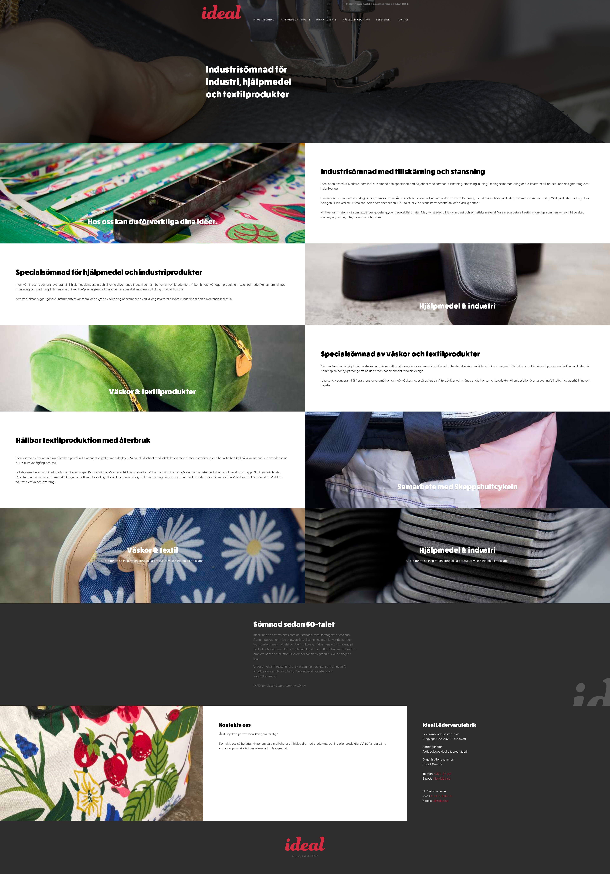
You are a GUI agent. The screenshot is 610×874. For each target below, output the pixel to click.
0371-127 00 (442, 774)
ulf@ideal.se (440, 801)
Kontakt (403, 19)
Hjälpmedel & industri (295, 19)
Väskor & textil (326, 19)
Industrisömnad (263, 19)
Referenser (383, 19)
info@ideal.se (441, 779)
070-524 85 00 (441, 796)
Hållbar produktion (356, 19)
